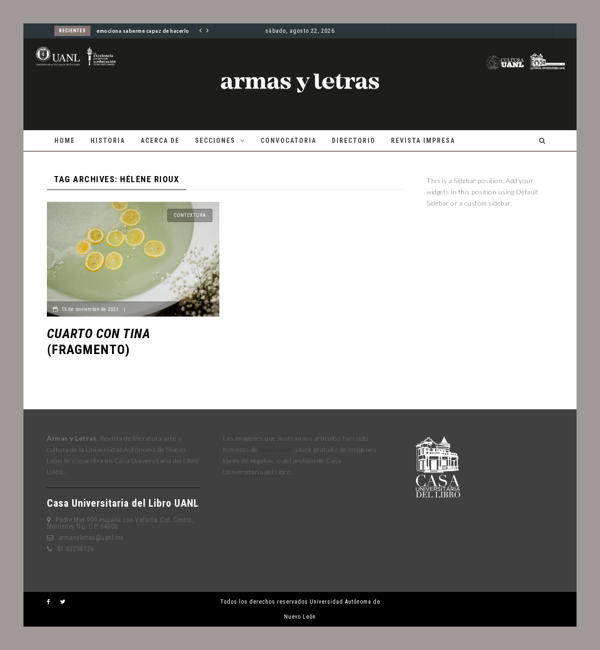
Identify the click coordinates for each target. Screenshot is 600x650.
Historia (107, 140)
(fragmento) (98, 341)
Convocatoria (288, 140)
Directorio (353, 140)
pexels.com (275, 449)
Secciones (215, 140)
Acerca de (160, 140)
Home (64, 140)
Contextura (189, 215)
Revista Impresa (423, 140)
